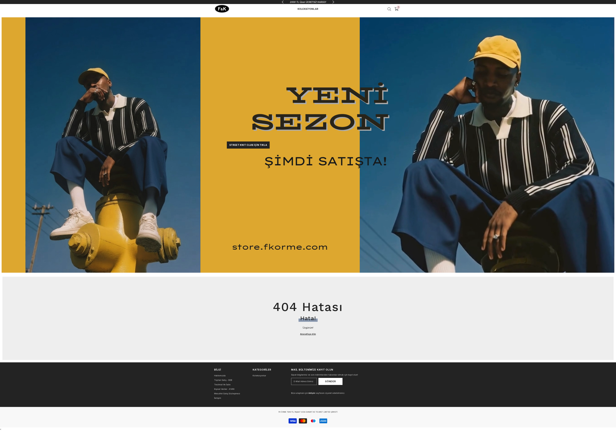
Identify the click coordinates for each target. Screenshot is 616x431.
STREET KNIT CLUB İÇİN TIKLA (248, 145)
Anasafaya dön (308, 334)
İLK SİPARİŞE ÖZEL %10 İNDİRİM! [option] (308, 2)
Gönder (330, 381)
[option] (308, 145)
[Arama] (389, 9)
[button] (4, 145)
